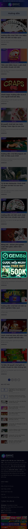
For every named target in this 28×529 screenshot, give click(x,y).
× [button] (24, 254)
